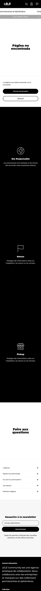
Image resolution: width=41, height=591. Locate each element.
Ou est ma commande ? (12, 479)
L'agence (6, 468)
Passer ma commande (11, 474)
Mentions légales (9, 491)
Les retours (7, 485)
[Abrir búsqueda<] (26, 4)
